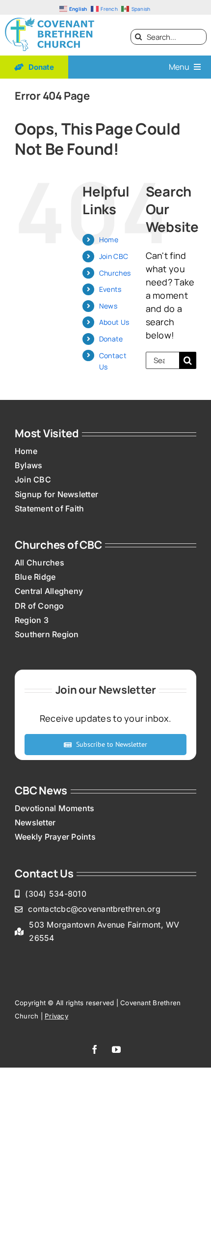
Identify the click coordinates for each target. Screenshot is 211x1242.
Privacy (56, 1016)
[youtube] (116, 1049)
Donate (111, 338)
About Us (114, 322)
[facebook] (94, 1049)
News (108, 305)
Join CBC (113, 256)
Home (108, 239)
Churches (115, 273)
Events (110, 289)
